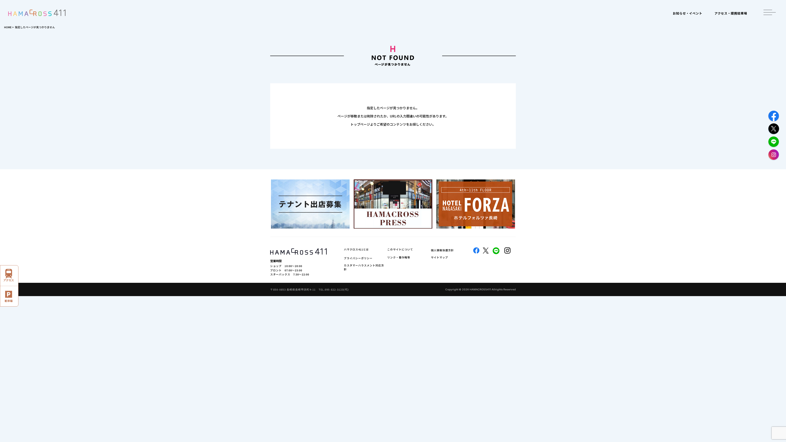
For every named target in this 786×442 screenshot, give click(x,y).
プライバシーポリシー (358, 258)
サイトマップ (439, 257)
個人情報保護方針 (442, 250)
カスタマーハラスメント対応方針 (364, 267)
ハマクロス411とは (356, 249)
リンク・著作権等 (398, 257)
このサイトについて (400, 249)
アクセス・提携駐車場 (731, 13)
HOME (7, 27)
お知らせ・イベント (687, 13)
